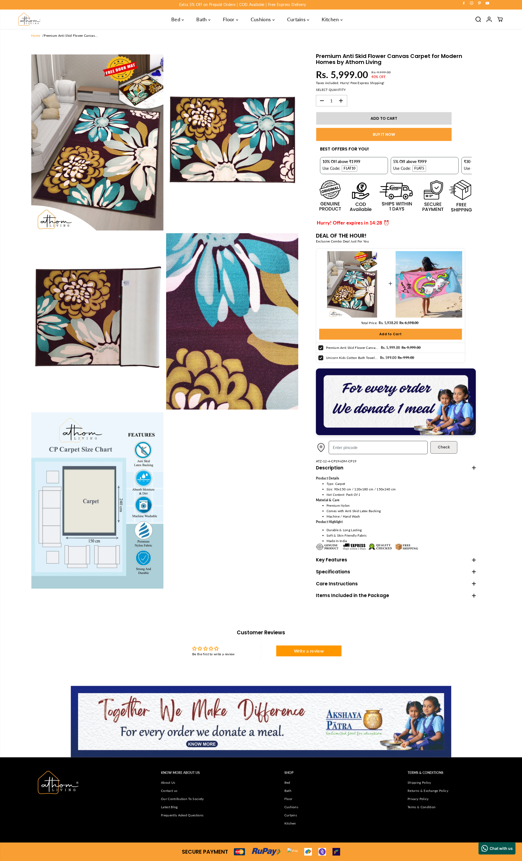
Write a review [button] (309, 650)
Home (35, 35)
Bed (176, 19)
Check (444, 447)
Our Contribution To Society (182, 799)
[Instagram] (471, 3)
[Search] (478, 19)
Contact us (169, 791)
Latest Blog (169, 807)
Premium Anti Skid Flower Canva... (352, 348)
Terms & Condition (422, 807)
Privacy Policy (418, 799)
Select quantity (331, 90)
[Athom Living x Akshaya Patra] (396, 434)
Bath (202, 19)
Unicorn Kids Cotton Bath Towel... (351, 358)
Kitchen (331, 19)
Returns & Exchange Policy (428, 791)
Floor (229, 19)
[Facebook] (464, 3)
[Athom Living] (29, 19)
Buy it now (384, 134)
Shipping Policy (419, 782)
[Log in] (489, 19)
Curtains (297, 19)
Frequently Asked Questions (182, 815)
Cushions (261, 19)
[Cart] (500, 19)
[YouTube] (487, 3)
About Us (168, 782)
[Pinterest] (479, 3)
